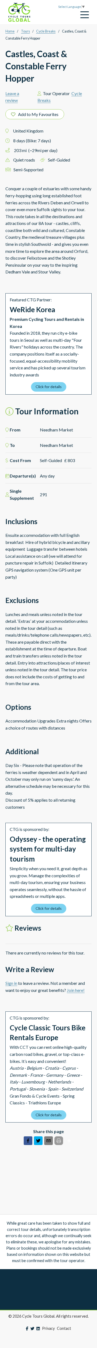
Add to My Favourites (38, 114)
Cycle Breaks (46, 31)
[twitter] (38, 1141)
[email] (48, 1141)
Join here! (76, 990)
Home (10, 31)
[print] (58, 1140)
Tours (25, 31)
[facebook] (28, 1141)
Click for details (49, 386)
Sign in (11, 983)
